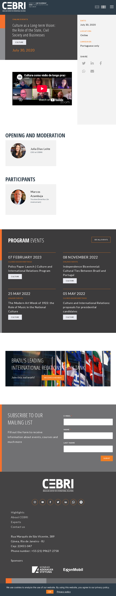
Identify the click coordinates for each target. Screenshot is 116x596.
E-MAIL (68, 416)
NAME (67, 430)
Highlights (17, 512)
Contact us (18, 526)
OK (49, 591)
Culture (19, 42)
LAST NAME (69, 443)
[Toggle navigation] (112, 7)
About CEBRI (19, 517)
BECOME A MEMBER (52, 377)
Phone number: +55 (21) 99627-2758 (35, 551)
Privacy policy (64, 591)
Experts (16, 522)
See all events (101, 239)
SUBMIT (106, 458)
